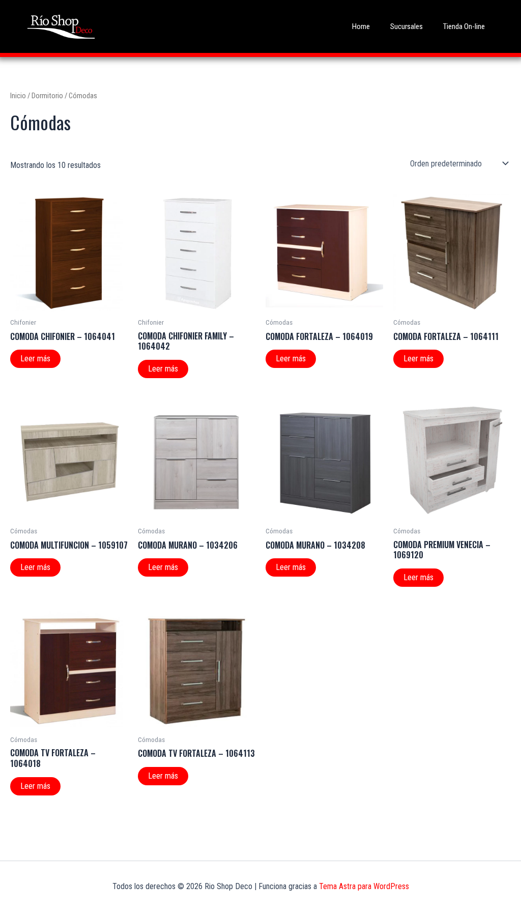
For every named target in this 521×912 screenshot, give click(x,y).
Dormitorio (47, 95)
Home (361, 26)
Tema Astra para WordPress (364, 886)
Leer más (35, 358)
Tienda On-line (464, 26)
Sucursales (406, 26)
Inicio (18, 95)
